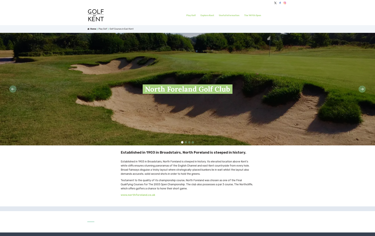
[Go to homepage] (111, 15)
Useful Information (229, 15)
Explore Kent (207, 15)
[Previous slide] (12, 89)
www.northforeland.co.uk (138, 195)
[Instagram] (284, 3)
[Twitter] (275, 3)
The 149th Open (252, 15)
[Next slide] (362, 89)
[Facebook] (280, 3)
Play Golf (191, 15)
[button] (182, 142)
